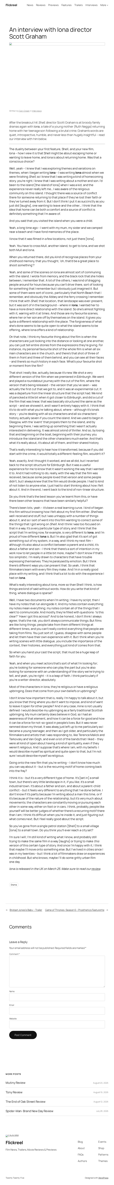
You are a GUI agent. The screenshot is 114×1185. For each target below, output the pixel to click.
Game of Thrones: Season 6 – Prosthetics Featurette (74, 910)
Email (11, 1005)
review (95, 869)
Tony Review (14, 1092)
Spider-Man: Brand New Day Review (29, 1111)
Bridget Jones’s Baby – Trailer (26, 910)
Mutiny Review (15, 1082)
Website (13, 1018)
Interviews (37, 110)
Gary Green (24, 110)
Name (12, 991)
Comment (14, 954)
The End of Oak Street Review (25, 1101)
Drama (14, 884)
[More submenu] (107, 5)
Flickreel (11, 5)
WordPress (103, 1177)
